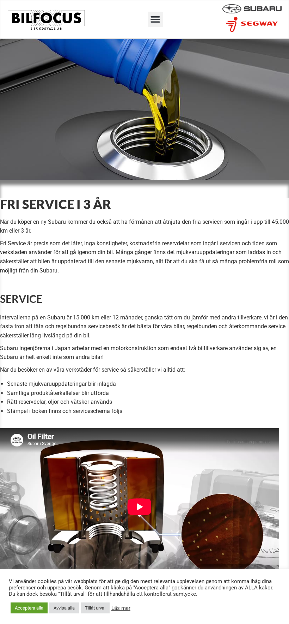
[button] (155, 19)
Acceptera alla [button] (29, 608)
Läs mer (120, 608)
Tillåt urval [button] (95, 608)
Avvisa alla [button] (64, 608)
